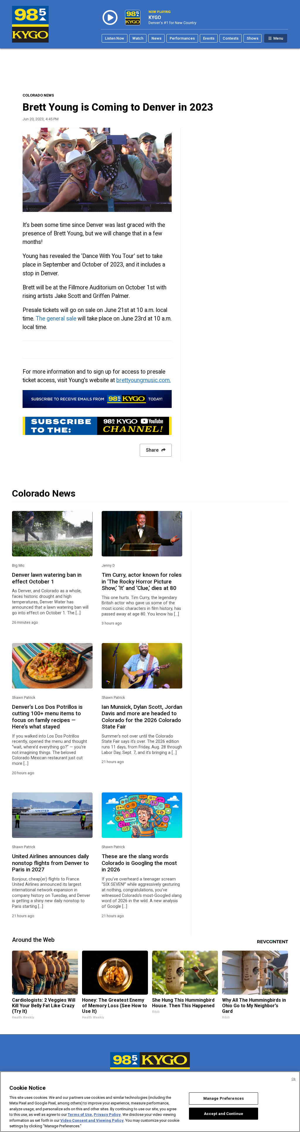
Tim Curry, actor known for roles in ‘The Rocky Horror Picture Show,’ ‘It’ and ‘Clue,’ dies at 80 (142, 581)
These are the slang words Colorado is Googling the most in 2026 (139, 863)
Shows (252, 38)
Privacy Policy (107, 1114)
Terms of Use (80, 1114)
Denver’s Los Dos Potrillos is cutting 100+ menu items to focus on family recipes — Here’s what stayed (47, 717)
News (156, 38)
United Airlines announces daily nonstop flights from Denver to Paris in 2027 (50, 863)
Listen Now (114, 38)
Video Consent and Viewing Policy (92, 1120)
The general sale (56, 318)
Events (208, 38)
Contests (230, 38)
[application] (97, 170)
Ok (294, 1079)
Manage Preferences (223, 1098)
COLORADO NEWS (38, 95)
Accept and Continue (223, 1113)
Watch (137, 38)
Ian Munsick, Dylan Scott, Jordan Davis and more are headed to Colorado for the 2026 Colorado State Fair (142, 717)
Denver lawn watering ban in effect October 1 (46, 578)
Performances (182, 38)
